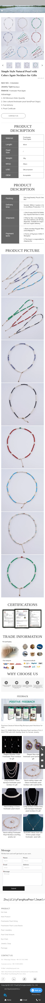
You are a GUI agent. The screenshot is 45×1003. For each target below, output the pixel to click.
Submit (13, 888)
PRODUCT (14, 11)
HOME (5, 11)
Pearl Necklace (37, 11)
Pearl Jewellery (25, 11)
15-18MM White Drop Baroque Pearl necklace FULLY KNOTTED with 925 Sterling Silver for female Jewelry (22, 731)
